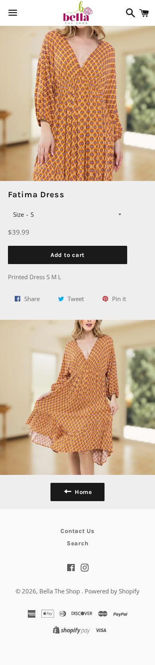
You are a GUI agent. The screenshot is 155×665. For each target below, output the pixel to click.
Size (18, 214)
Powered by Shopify (112, 591)
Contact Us (77, 531)
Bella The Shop (60, 591)
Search (78, 543)
